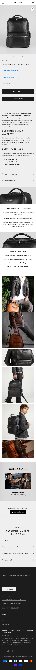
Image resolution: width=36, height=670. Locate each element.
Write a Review (20, 512)
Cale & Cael (6, 60)
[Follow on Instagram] (8, 651)
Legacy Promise (12, 77)
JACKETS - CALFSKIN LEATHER (11, 603)
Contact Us (5, 624)
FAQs (3, 617)
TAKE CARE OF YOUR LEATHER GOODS (14, 600)
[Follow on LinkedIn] (18, 651)
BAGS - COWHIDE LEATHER (10, 608)
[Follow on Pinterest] (13, 651)
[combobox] (18, 139)
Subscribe (9, 589)
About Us (5, 621)
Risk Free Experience (13, 70)
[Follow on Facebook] (3, 651)
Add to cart (18, 99)
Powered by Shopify (26, 656)
